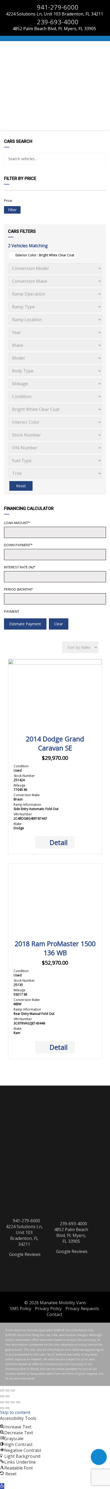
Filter (12, 209)
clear (58, 623)
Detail (59, 842)
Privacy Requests (82, 1308)
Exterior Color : (44, 255)
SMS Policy (20, 1308)
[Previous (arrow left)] (2, 1396)
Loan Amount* (17, 522)
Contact (54, 1314)
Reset (21, 485)
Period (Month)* (18, 589)
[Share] (13, 1402)
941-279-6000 (56, 7)
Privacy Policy (48, 1308)
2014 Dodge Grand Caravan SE (55, 743)
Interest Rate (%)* (19, 567)
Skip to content (15, 1412)
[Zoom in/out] (13, 1390)
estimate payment (25, 623)
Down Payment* (18, 545)
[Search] (100, 159)
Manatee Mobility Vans (63, 1303)
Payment (11, 611)
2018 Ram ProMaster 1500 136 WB (55, 948)
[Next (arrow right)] (7, 1396)
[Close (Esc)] (2, 1390)
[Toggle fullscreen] (7, 1390)
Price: (8, 200)
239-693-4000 (56, 21)
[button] (2, 1486)
